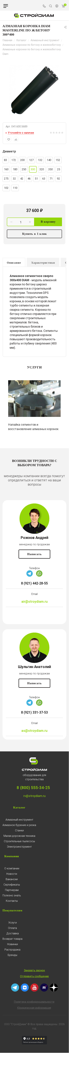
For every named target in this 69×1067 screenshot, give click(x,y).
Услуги (12, 922)
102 (6, 188)
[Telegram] (29, 575)
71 (51, 178)
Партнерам (12, 890)
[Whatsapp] (39, 575)
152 (58, 160)
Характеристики (43, 262)
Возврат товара (12, 938)
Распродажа (12, 949)
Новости (11, 873)
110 (15, 188)
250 (24, 169)
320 (41, 169)
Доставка (12, 933)
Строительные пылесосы (19, 841)
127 (31, 160)
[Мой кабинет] (56, 6)
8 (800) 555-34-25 (33, 787)
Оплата (12, 928)
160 (6, 169)
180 (15, 169)
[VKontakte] (25, 990)
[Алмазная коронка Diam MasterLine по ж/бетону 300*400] (34, 90)
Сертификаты (12, 884)
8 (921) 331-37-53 (34, 712)
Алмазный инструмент (19, 819)
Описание (14, 262)
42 (21, 178)
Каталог (19, 807)
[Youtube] (34, 990)
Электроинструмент (19, 846)
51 (36, 178)
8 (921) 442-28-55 (34, 583)
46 (29, 178)
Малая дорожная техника (19, 835)
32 (14, 178)
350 (50, 169)
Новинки (12, 944)
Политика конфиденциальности (34, 1001)
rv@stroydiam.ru (34, 796)
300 (33, 169)
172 (13, 160)
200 (22, 160)
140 (49, 160)
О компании (11, 868)
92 (58, 178)
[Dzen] (54, 990)
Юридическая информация (34, 1007)
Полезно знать (12, 895)
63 (43, 178)
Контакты (12, 900)
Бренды (12, 955)
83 (5, 160)
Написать (34, 554)
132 (40, 160)
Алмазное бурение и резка (19, 825)
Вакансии (12, 879)
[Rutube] (44, 990)
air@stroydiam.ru (34, 601)
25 (58, 169)
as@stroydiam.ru (34, 731)
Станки (19, 830)
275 (6, 178)
